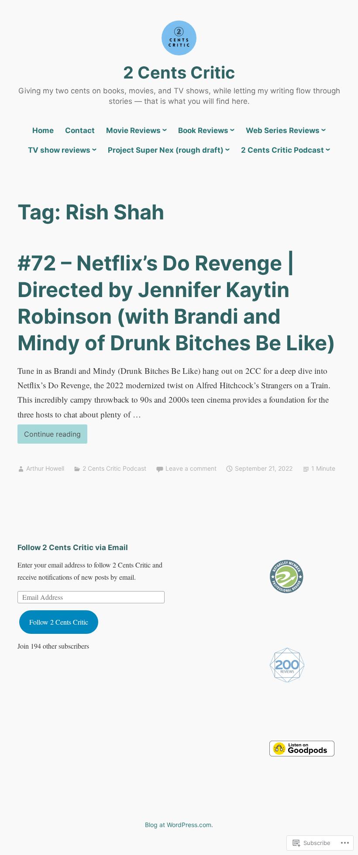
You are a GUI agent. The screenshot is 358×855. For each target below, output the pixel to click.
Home (43, 130)
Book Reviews (203, 130)
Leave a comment (191, 468)
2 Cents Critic (179, 72)
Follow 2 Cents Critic (58, 621)
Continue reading (49, 436)
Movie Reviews (133, 130)
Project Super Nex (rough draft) (166, 150)
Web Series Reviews (283, 130)
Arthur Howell (45, 468)
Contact (80, 130)
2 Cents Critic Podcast (282, 150)
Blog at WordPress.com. (179, 824)
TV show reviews (59, 150)
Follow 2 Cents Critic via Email (72, 547)
